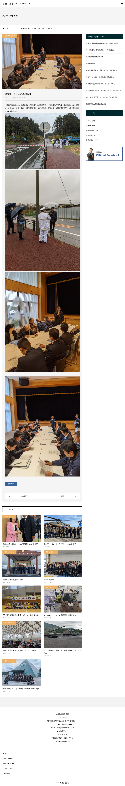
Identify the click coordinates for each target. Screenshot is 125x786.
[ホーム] (3, 28)
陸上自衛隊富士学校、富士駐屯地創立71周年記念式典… (62, 651)
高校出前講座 (49, 579)
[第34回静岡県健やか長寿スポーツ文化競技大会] (21, 599)
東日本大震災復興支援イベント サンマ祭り (19, 650)
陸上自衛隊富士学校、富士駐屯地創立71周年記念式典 (103, 90)
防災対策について (92, 140)
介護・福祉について (92, 130)
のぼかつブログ (8, 768)
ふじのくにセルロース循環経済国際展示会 (60, 615)
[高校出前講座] (63, 563)
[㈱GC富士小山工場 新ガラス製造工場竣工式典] (21, 672)
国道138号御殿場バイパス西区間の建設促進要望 (21, 544)
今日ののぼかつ (19, 97)
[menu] (121, 3)
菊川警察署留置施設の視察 (12, 579)
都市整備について (92, 135)
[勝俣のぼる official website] (16, 3)
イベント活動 (90, 121)
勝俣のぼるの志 (8, 763)
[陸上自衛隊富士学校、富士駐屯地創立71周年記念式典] (63, 634)
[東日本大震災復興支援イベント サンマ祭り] (21, 634)
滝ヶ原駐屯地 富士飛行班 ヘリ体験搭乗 (60, 544)
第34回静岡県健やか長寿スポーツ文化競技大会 (20, 615)
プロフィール (7, 758)
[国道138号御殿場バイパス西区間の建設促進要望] (21, 528)
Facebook (6, 773)
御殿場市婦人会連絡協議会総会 (96, 104)
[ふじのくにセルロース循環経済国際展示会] (63, 599)
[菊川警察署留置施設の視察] (21, 563)
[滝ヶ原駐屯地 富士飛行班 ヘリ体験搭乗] (63, 528)
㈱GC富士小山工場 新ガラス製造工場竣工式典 (20, 688)
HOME (5, 753)
